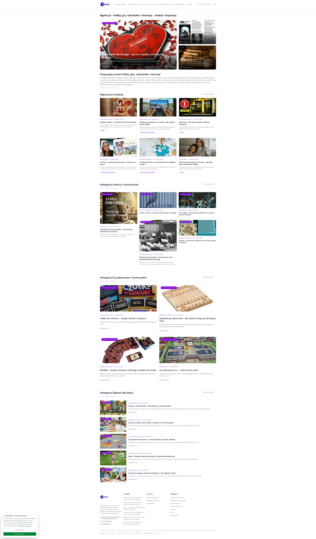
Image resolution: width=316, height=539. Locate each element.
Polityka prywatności (122, 533)
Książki (182, 22)
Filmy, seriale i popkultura (177, 4)
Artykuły (126, 494)
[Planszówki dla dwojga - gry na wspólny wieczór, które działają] (138, 45)
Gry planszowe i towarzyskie (136, 4)
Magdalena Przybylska (106, 119)
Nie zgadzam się (19, 530)
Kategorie (174, 494)
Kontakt (130, 533)
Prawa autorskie (111, 533)
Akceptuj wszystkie (20, 534)
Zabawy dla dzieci (164, 4)
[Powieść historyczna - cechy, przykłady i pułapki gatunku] (197, 57)
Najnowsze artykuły (120, 4)
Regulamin (102, 533)
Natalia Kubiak (143, 119)
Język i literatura (174, 515)
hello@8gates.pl (106, 524)
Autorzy (150, 494)
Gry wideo (189, 4)
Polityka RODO (138, 533)
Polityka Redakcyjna (148, 533)
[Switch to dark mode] (214, 4)
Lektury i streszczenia (151, 4)
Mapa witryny (158, 533)
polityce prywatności (25, 526)
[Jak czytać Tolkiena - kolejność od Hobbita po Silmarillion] (197, 32)
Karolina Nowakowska (185, 119)
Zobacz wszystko (208, 94)
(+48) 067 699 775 (107, 521)
